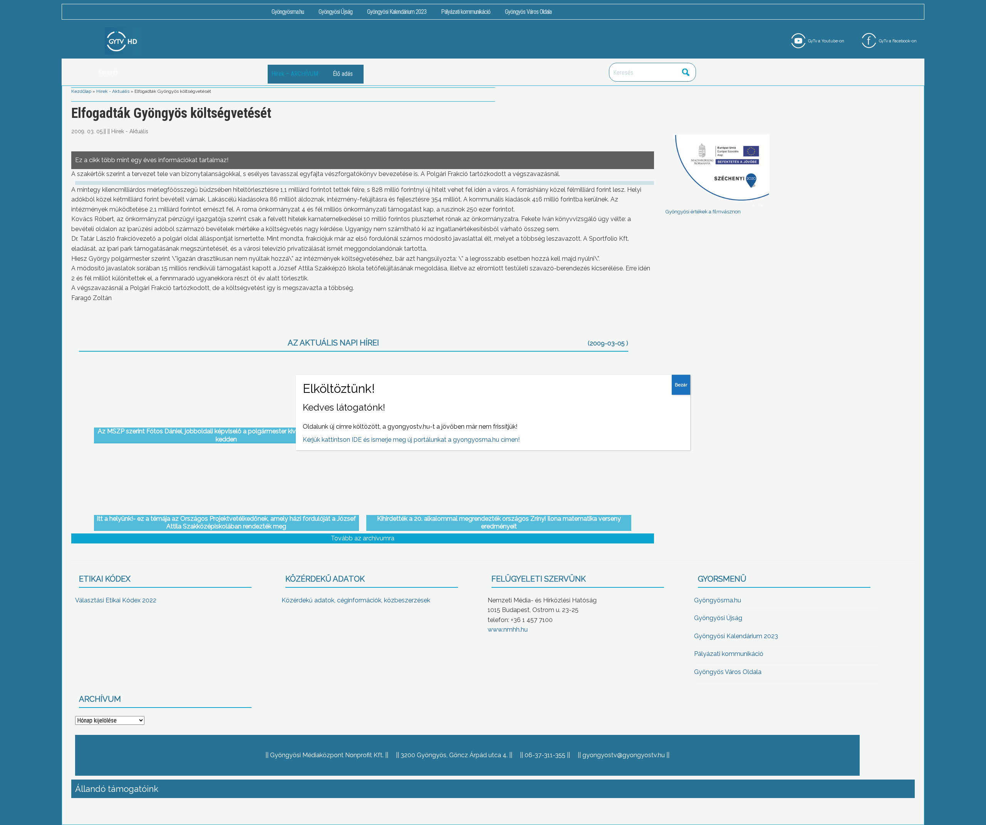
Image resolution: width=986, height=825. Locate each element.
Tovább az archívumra (362, 538)
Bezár (681, 384)
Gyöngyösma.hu (288, 11)
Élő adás (343, 73)
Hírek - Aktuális (112, 91)
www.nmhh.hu (508, 629)
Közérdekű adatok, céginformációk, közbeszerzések (356, 600)
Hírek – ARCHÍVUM (295, 73)
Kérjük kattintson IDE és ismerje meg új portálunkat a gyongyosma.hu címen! (411, 439)
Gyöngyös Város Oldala (528, 11)
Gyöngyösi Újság (335, 11)
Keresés (686, 72)
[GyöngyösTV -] (122, 40)
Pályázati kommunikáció (465, 11)
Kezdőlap (81, 91)
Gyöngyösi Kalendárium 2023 (396, 11)
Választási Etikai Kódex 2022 (115, 600)
